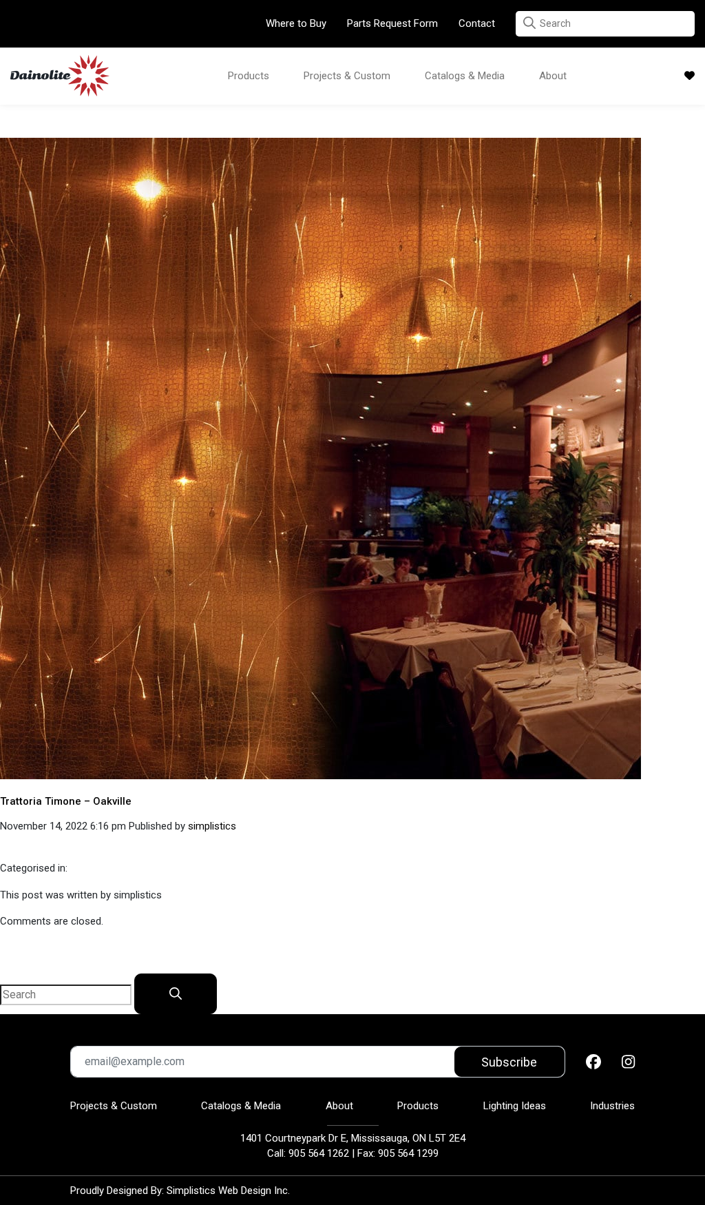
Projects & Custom (347, 76)
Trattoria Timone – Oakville (65, 801)
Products (248, 76)
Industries (612, 1106)
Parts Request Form (392, 23)
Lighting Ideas (514, 1106)
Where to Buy (296, 23)
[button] (529, 23)
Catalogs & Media (465, 76)
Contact (477, 23)
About (553, 76)
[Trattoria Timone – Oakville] (320, 457)
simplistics (212, 826)
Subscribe (509, 1062)
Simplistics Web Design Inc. (228, 1190)
